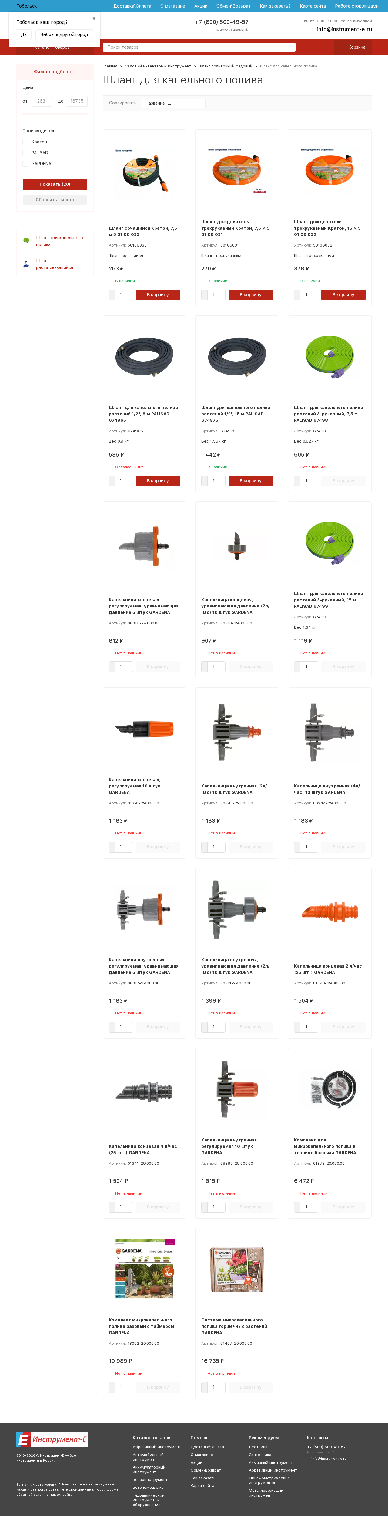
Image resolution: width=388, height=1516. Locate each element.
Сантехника (260, 1454)
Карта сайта (313, 6)
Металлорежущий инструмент (266, 1493)
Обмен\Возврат (233, 6)
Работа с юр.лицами (357, 6)
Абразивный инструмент (157, 1447)
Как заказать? (275, 6)
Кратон (39, 141)
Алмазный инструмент (271, 1462)
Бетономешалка (148, 1487)
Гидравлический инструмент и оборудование (149, 1500)
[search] (289, 48)
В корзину (158, 294)
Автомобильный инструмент (148, 1457)
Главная (110, 66)
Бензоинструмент (150, 1479)
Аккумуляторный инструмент (149, 1469)
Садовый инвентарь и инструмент (158, 66)
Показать (50, 184)
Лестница (258, 1447)
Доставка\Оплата (132, 6)
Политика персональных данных (88, 1484)
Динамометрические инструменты (269, 1480)
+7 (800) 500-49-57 (222, 22)
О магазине (172, 6)
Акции (200, 6)
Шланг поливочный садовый (226, 66)
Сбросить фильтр (55, 199)
